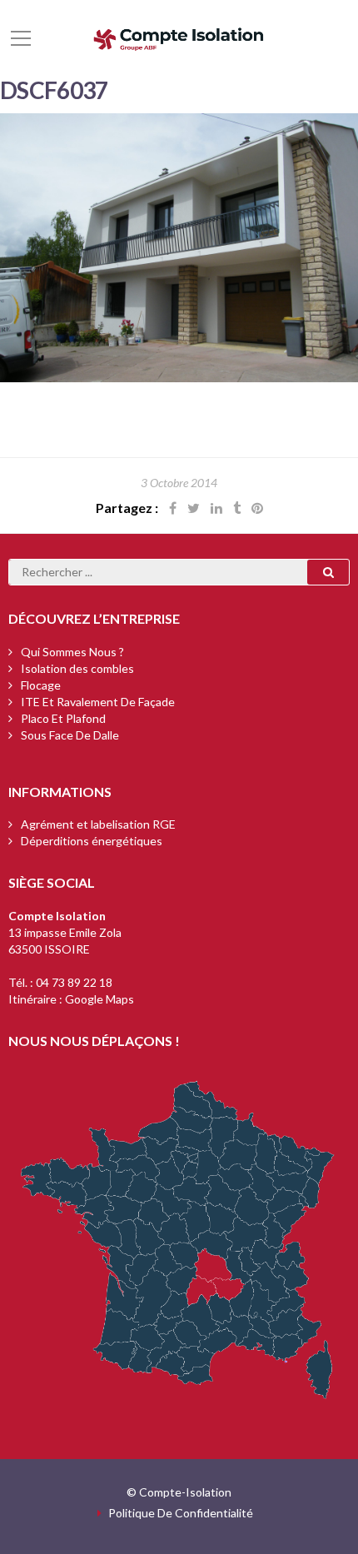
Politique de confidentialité (180, 1513)
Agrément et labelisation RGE (98, 824)
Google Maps (99, 999)
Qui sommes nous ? (72, 652)
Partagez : (127, 508)
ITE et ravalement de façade (98, 702)
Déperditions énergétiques (91, 841)
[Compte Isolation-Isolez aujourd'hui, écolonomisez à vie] (179, 37)
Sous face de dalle (70, 735)
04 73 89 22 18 (74, 982)
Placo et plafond (63, 718)
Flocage (41, 685)
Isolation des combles (77, 668)
